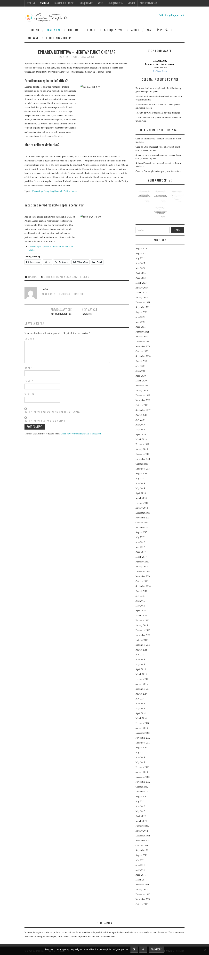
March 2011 (141, 879)
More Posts (49, 294)
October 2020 (142, 351)
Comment (31, 338)
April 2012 (141, 816)
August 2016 (141, 590)
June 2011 (140, 864)
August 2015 (141, 649)
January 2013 (142, 771)
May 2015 (140, 664)
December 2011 (143, 835)
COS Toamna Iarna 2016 (61, 314)
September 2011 (143, 850)
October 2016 (142, 581)
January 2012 (142, 830)
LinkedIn (79, 294)
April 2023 (141, 277)
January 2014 (142, 727)
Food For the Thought (64, 3)
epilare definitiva (51, 276)
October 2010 (142, 904)
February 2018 (142, 502)
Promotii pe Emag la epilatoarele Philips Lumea (54, 191)
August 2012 (141, 796)
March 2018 (141, 498)
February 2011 (142, 884)
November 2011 (143, 840)
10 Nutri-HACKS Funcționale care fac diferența (158, 112)
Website (29, 394)
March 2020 (141, 380)
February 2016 (142, 620)
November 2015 (143, 635)
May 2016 (140, 605)
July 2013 (140, 752)
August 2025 (141, 253)
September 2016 (143, 586)
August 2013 (141, 747)
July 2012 (140, 801)
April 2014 (141, 713)
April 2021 (141, 326)
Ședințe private (86, 3)
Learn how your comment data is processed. (81, 433)
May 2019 (140, 429)
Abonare (131, 3)
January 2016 (142, 625)
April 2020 (141, 375)
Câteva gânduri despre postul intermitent (163, 171)
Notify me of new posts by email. (45, 420)
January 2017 (142, 566)
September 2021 (143, 307)
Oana (74, 56)
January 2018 (142, 507)
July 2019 (140, 419)
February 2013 (142, 767)
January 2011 (142, 889)
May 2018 (140, 488)
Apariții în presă (115, 3)
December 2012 (143, 776)
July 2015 (140, 654)
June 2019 (140, 424)
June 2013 (140, 757)
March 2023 (141, 282)
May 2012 (140, 811)
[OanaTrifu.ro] (53, 17)
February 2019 (142, 444)
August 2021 (141, 312)
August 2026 (141, 248)
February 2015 (142, 679)
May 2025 (140, 268)
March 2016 (141, 615)
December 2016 (143, 571)
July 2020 (140, 365)
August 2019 (141, 414)
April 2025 (141, 272)
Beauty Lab (44, 3)
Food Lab (31, 3)
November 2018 (143, 458)
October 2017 (142, 522)
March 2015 (141, 674)
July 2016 (140, 595)
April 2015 (141, 669)
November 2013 (143, 737)
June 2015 (140, 659)
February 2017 (142, 561)
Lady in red (87, 314)
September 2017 (143, 527)
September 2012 (143, 791)
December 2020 (143, 341)
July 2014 (140, 698)
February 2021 (142, 331)
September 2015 (143, 644)
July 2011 (140, 860)
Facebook (64, 294)
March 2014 (141, 718)
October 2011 (142, 845)
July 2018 (140, 478)
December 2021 (143, 302)
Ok (134, 949)
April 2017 (141, 551)
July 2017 (140, 537)
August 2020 (141, 361)
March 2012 (141, 820)
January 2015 (142, 683)
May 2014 (140, 708)
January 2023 (142, 287)
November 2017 (143, 517)
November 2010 (143, 899)
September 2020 (143, 356)
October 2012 (142, 786)
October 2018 (142, 463)
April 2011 (141, 874)
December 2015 (143, 630)
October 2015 (142, 639)
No (143, 949)
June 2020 (140, 370)
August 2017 (141, 532)
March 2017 (141, 556)
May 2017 (140, 546)
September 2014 (143, 688)
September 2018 (143, 468)
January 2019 (142, 449)
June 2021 (140, 316)
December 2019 (143, 395)
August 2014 (141, 693)
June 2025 (140, 263)
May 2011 (140, 869)
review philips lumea (80, 276)
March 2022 (141, 292)
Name (28, 368)
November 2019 (143, 400)
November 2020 (143, 346)
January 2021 (142, 336)
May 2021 (140, 321)
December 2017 (143, 512)
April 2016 (141, 610)
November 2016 (143, 576)
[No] (205, 949)
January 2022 (142, 297)
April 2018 (141, 493)
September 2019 (143, 409)
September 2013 (143, 742)
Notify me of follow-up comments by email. (52, 411)
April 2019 (141, 434)
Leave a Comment (88, 56)
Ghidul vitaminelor (148, 3)
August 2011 (141, 855)
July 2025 (140, 258)
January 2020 (142, 390)
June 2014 (140, 703)
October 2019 (142, 405)
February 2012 (142, 825)
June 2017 (140, 542)
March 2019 (141, 439)
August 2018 (141, 473)
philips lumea (65, 276)
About (100, 3)
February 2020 (142, 385)
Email (28, 381)
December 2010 (143, 894)
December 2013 (143, 732)
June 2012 (140, 806)
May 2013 (140, 762)
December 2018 (143, 453)
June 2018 (140, 483)
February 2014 (142, 723)
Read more (156, 949)
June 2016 (140, 600)
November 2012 (143, 781)
